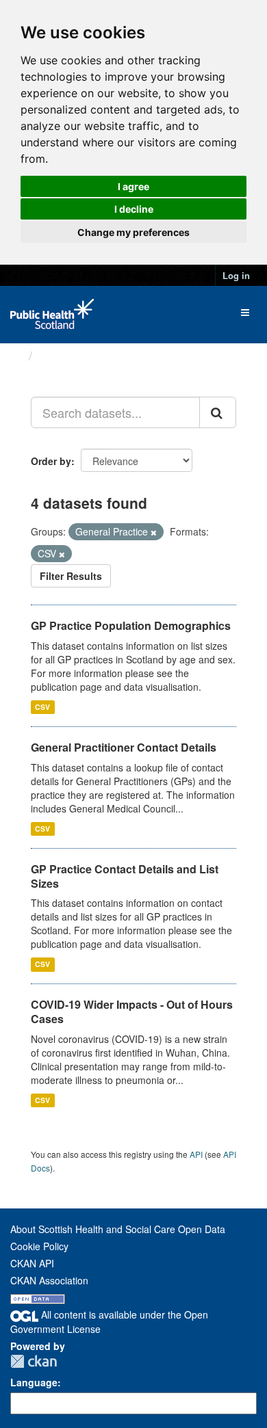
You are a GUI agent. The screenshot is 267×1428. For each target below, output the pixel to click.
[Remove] (154, 532)
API (196, 1154)
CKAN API (32, 1263)
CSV (42, 707)
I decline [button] (133, 209)
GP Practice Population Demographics (131, 625)
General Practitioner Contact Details (123, 747)
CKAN (33, 1361)
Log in (236, 275)
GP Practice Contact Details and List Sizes (124, 876)
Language (34, 1382)
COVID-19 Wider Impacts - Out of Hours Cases (132, 1011)
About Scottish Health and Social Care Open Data (117, 1229)
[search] (217, 412)
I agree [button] (133, 186)
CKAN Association (49, 1280)
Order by (51, 461)
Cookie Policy (39, 1246)
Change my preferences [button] (133, 232)
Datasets (64, 356)
